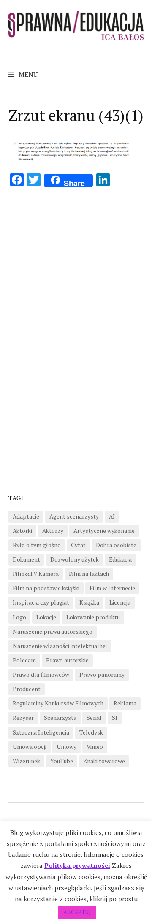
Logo (19, 617)
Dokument (26, 559)
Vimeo (95, 747)
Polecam (24, 660)
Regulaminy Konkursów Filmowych (58, 703)
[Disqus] (76, 325)
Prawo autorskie (67, 660)
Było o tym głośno (37, 545)
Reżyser (23, 717)
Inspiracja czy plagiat (41, 602)
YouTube (61, 761)
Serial (94, 717)
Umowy (66, 747)
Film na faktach (89, 574)
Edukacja (120, 559)
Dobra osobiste (116, 545)
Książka (89, 602)
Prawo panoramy (102, 674)
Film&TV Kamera (36, 574)
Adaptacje (26, 516)
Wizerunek (26, 761)
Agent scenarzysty (74, 516)
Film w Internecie (112, 588)
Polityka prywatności (77, 865)
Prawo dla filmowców (41, 674)
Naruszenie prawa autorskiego (52, 631)
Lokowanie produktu (93, 617)
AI (112, 516)
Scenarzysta (60, 717)
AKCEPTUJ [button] (77, 912)
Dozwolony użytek (74, 559)
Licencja (119, 602)
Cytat (78, 545)
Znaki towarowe (104, 761)
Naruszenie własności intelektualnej (60, 646)
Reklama (125, 703)
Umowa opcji (29, 747)
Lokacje (46, 617)
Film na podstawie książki (46, 588)
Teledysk (91, 732)
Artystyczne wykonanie (104, 531)
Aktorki (22, 531)
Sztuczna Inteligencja (41, 732)
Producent (27, 689)
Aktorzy (52, 531)
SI (114, 717)
